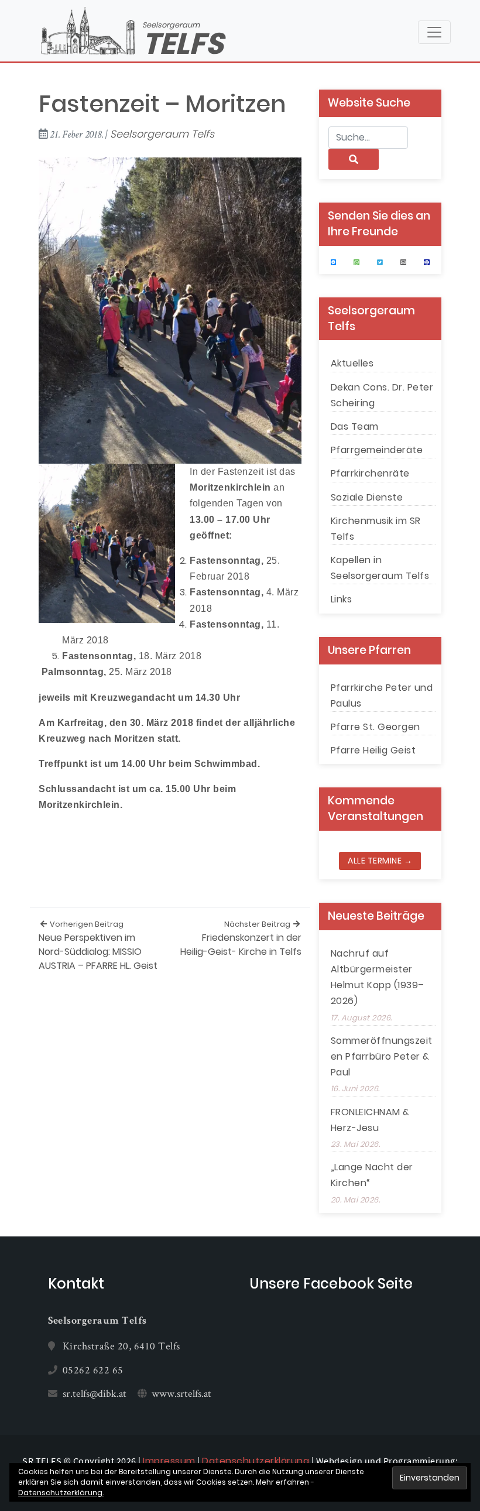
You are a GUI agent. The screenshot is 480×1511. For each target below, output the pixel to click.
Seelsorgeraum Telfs (162, 134)
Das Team (355, 426)
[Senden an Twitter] (380, 262)
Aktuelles (352, 363)
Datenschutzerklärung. (61, 1493)
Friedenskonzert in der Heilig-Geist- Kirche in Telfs (240, 938)
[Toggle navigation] (434, 32)
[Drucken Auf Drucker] (427, 262)
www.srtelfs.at (181, 1393)
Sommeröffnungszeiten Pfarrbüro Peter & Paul (382, 1056)
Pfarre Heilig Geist (373, 750)
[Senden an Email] (403, 262)
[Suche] (353, 159)
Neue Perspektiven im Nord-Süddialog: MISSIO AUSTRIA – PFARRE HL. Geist (98, 945)
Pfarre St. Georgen (375, 727)
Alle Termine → (380, 860)
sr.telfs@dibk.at (94, 1393)
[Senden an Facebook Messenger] (334, 262)
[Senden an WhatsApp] (356, 262)
